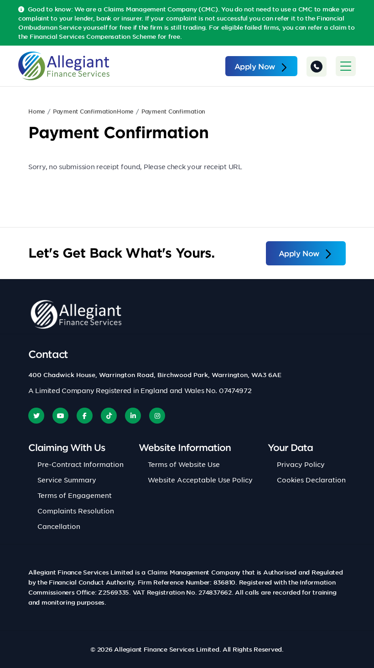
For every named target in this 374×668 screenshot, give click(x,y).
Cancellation (58, 526)
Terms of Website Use (184, 464)
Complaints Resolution (75, 511)
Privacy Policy (301, 464)
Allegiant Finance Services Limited (166, 649)
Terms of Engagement (74, 495)
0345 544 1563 (316, 67)
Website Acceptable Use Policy (200, 480)
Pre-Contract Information (80, 464)
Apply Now (254, 66)
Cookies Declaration (311, 480)
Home (36, 111)
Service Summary (66, 480)
